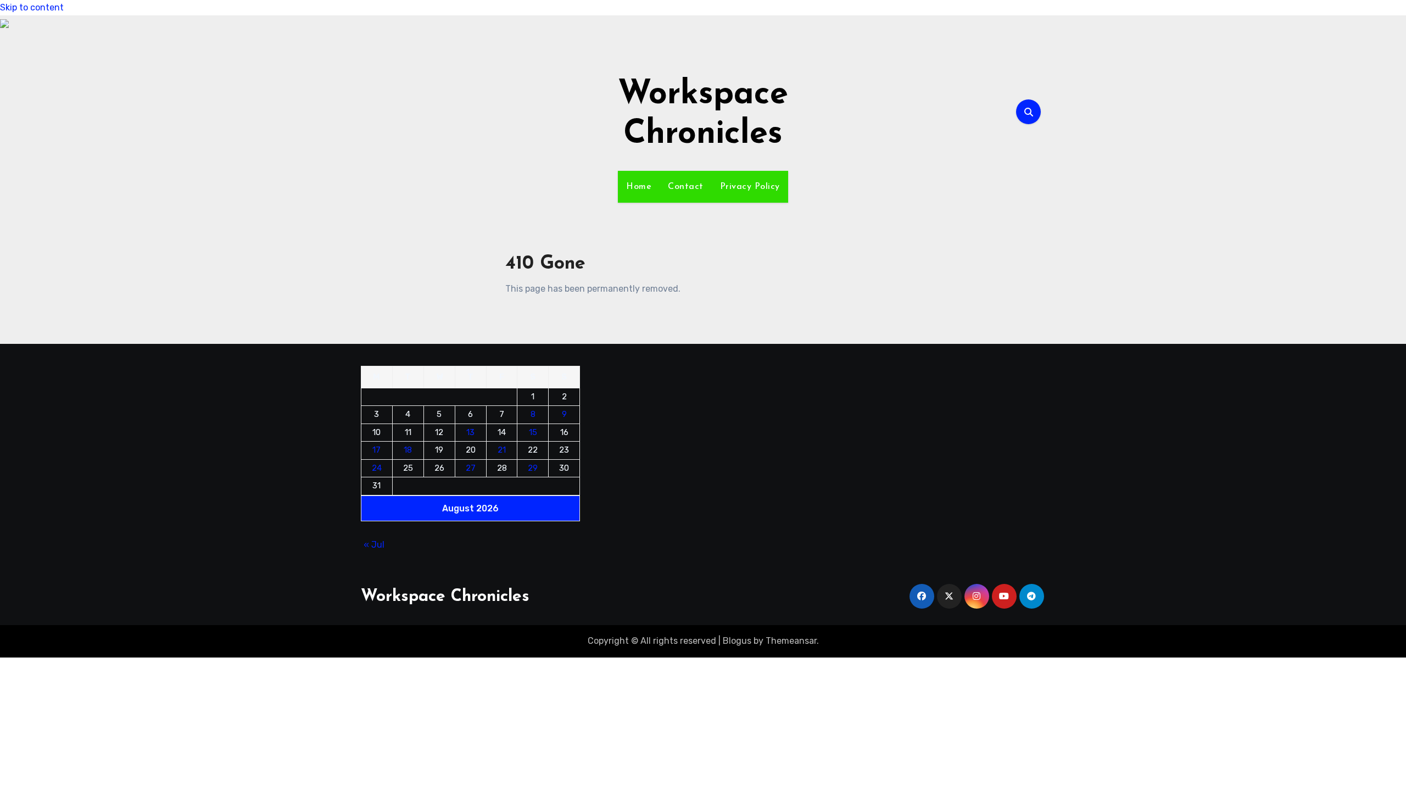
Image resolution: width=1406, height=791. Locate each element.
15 (533, 432)
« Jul (374, 544)
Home (638, 186)
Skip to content (32, 7)
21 (502, 450)
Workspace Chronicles (445, 596)
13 (470, 432)
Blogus (737, 641)
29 (533, 468)
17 (376, 450)
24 (377, 468)
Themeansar (791, 641)
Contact (686, 186)
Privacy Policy (750, 186)
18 (408, 450)
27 (471, 468)
